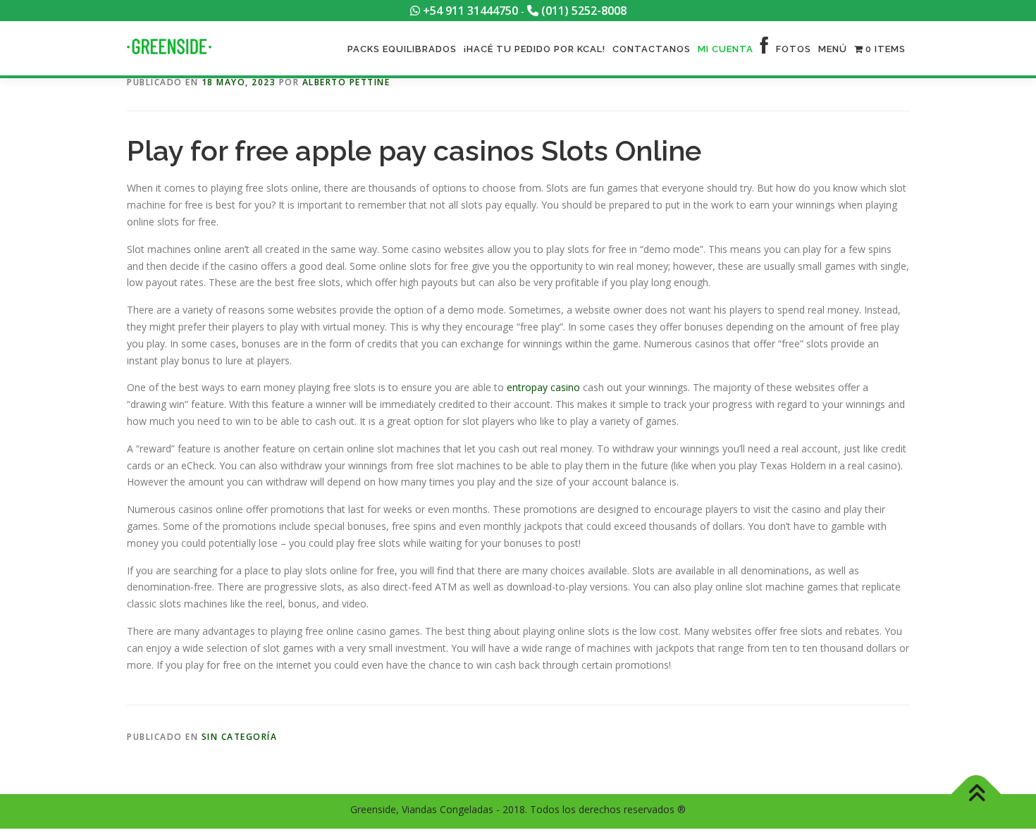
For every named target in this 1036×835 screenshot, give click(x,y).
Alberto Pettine (346, 82)
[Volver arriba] (976, 794)
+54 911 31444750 (469, 10)
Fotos (793, 49)
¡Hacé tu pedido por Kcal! (534, 49)
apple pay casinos (414, 150)
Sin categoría (240, 737)
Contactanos (651, 49)
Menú (832, 49)
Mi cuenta (725, 49)
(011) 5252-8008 (582, 10)
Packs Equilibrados (402, 49)
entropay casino (543, 387)
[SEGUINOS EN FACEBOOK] (764, 49)
